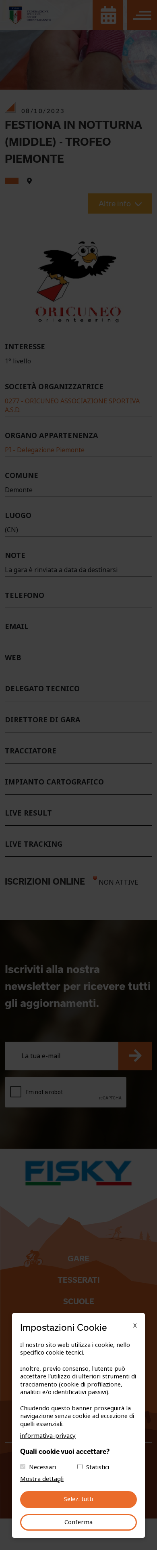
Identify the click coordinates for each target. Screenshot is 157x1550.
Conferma (78, 1522)
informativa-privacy (48, 1435)
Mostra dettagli (42, 1478)
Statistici (97, 1467)
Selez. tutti (78, 1499)
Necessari (42, 1467)
